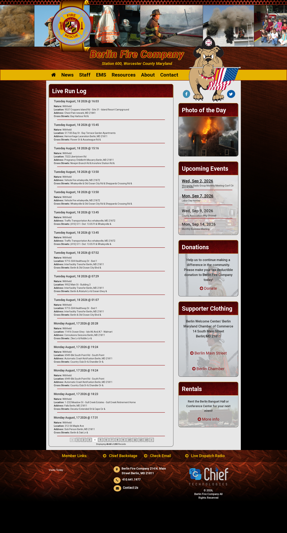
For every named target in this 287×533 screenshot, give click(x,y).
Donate (210, 288)
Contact (169, 75)
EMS (101, 75)
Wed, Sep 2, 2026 (197, 181)
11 (135, 440)
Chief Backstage (123, 456)
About (148, 75)
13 (146, 440)
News (67, 75)
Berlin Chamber (210, 368)
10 (129, 440)
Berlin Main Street (210, 353)
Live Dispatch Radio (208, 456)
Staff (85, 75)
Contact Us (130, 487)
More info (210, 419)
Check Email (160, 456)
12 (141, 440)
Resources (124, 75)
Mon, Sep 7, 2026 (197, 196)
